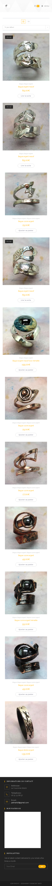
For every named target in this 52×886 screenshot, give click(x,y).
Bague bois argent (33, 747)
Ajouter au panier (26, 230)
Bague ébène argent (26, 750)
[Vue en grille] (23, 21)
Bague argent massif (26, 87)
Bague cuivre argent (33, 218)
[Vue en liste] (29, 21)
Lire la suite (26, 96)
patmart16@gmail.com (20, 803)
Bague (21, 84)
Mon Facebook (14, 808)
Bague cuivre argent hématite (26, 620)
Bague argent (28, 84)
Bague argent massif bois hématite (26, 361)
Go (42, 866)
